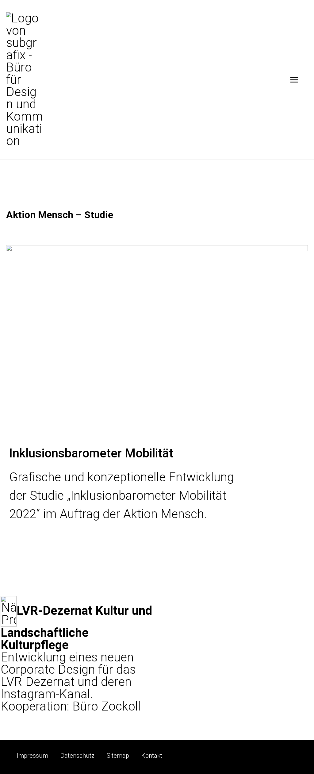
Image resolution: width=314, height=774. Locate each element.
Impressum (32, 755)
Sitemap (118, 755)
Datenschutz (77, 755)
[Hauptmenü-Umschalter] (294, 80)
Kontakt (151, 755)
